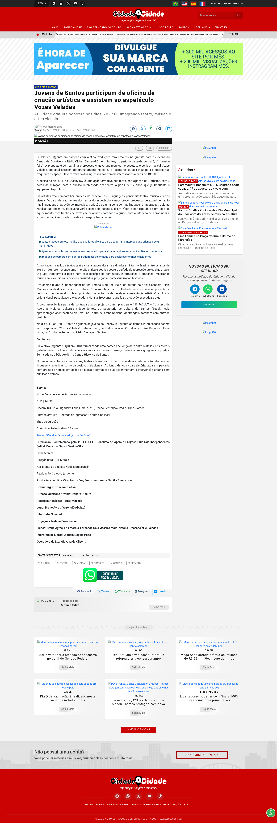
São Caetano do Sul (141, 27)
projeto (135, 563)
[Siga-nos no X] (138, 796)
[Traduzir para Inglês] (184, 3)
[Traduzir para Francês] (202, 3)
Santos (185, 27)
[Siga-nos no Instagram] (127, 796)
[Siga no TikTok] (82, 3)
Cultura (45, 563)
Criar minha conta (200, 755)
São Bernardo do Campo (105, 27)
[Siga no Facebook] (53, 3)
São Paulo (167, 27)
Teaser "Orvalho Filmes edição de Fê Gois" (63, 435)
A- (139, 148)
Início (56, 27)
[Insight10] (209, 148)
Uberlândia (203, 27)
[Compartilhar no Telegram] (159, 129)
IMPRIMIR (164, 148)
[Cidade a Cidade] (138, 15)
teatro (63, 563)
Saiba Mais (159, 607)
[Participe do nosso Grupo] (103, 576)
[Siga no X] (68, 3)
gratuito (98, 563)
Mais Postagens (138, 729)
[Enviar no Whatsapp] (151, 129)
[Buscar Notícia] (239, 15)
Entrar (43, 3)
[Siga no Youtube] (75, 3)
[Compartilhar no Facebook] (133, 129)
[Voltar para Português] (175, 3)
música (80, 563)
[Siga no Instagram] (61, 3)
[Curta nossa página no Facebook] (117, 796)
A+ (149, 148)
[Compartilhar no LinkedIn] (168, 129)
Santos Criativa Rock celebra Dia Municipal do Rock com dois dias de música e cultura (161, 34)
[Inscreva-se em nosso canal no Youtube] (149, 796)
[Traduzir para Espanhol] (193, 3)
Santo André (74, 27)
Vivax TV (221, 27)
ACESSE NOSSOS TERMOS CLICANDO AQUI (66, 819)
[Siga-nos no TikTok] (160, 796)
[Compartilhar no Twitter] (142, 129)
